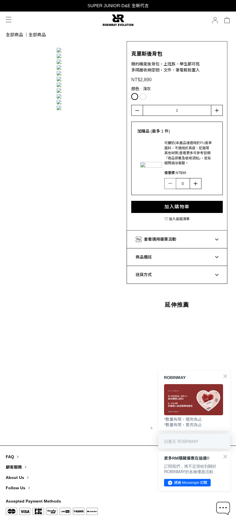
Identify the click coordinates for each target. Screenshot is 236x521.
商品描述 (144, 257)
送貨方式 (144, 274)
